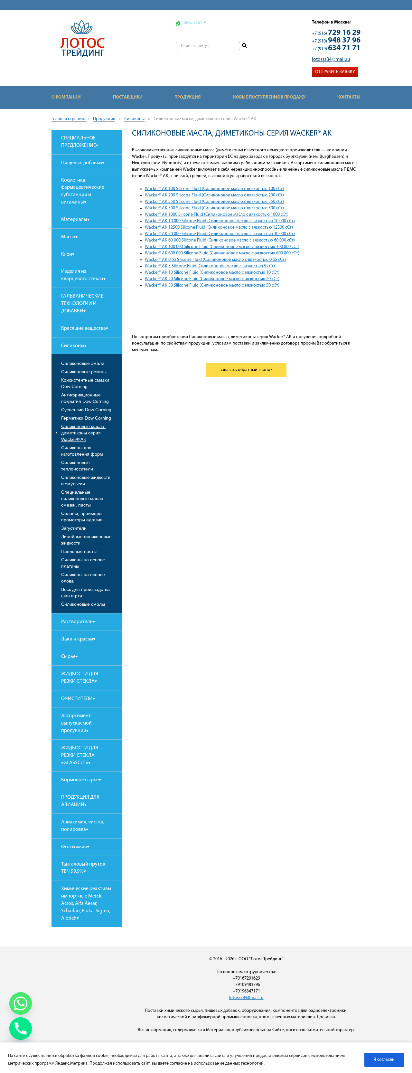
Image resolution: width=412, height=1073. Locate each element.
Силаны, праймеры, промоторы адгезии (82, 516)
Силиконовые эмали (82, 363)
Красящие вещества (83, 328)
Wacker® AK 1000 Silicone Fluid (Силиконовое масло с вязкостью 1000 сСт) (216, 214)
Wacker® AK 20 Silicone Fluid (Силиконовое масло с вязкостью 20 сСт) (212, 279)
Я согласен (384, 1059)
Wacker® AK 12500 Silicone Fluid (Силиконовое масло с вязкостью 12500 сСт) (219, 227)
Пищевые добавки (81, 163)
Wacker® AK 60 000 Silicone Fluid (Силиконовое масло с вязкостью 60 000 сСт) (220, 240)
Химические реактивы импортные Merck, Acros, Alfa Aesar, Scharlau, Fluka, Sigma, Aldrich (86, 903)
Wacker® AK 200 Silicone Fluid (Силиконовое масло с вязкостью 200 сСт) (214, 195)
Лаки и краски (77, 639)
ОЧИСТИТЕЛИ (77, 698)
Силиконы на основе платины (83, 563)
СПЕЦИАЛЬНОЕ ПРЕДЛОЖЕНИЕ (78, 142)
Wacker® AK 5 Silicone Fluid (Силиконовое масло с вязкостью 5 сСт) (210, 266)
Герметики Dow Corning (86, 418)
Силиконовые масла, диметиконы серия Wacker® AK (83, 433)
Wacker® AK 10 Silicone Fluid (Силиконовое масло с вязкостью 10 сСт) (212, 272)
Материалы (74, 219)
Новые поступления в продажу (269, 97)
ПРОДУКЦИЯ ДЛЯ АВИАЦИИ (80, 801)
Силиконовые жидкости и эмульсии (85, 480)
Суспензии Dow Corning (86, 409)
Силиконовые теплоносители (77, 465)
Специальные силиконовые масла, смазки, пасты (83, 498)
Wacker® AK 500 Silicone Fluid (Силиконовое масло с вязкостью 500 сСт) (214, 208)
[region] (206, 1057)
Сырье (68, 656)
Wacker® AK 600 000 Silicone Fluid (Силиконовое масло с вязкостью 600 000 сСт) (222, 253)
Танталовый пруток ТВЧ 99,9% (83, 868)
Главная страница (69, 119)
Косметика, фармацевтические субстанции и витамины (82, 191)
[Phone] (20, 1028)
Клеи (66, 254)
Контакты (348, 97)
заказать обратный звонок (246, 369)
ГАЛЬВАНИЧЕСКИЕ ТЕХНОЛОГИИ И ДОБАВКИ (82, 304)
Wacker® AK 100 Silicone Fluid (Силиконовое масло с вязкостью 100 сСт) (214, 188)
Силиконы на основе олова (83, 578)
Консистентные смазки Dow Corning (85, 383)
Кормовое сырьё (80, 780)
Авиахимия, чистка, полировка (82, 826)
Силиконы (134, 119)
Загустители (74, 528)
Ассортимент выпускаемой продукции (76, 723)
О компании (66, 97)
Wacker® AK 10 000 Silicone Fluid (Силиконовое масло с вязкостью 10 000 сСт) (220, 221)
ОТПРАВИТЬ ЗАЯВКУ (335, 72)
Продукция (187, 97)
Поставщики (128, 97)
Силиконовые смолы (83, 604)
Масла (68, 237)
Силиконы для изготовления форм (82, 451)
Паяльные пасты (79, 551)
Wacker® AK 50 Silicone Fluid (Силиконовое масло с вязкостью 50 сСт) (212, 285)
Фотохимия (74, 847)
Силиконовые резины (84, 371)
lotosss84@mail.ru (331, 59)
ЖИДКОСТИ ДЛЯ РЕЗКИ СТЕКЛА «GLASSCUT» (79, 755)
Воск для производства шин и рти (85, 592)
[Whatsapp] (20, 1003)
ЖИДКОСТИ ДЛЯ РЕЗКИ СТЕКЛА (79, 677)
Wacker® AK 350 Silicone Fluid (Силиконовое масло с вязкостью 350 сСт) (214, 201)
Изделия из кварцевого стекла (82, 275)
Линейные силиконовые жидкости (86, 540)
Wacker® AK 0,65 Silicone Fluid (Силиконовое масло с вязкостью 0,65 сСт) (215, 259)
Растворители (77, 621)
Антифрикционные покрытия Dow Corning (85, 398)
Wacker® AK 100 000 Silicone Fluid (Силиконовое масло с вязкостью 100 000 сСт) (222, 246)
